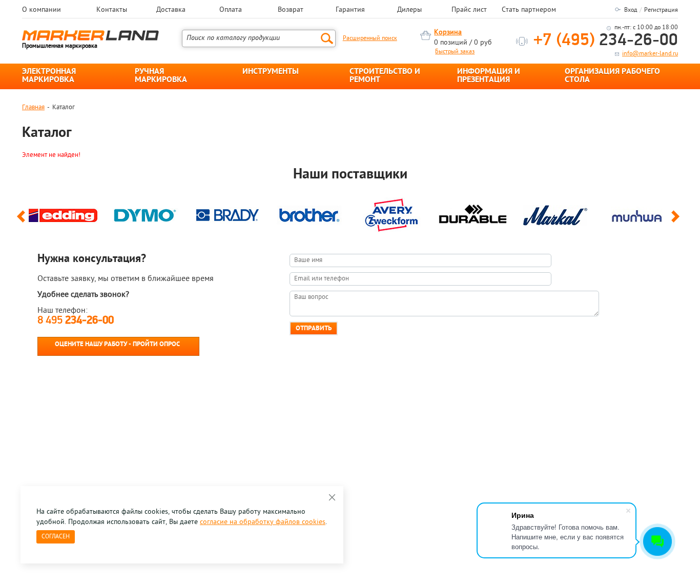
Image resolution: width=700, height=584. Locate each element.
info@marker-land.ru (650, 54)
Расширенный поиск (370, 38)
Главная (33, 107)
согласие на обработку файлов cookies (262, 522)
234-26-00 (605, 41)
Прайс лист (469, 10)
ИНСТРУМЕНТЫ (270, 72)
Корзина (448, 32)
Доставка (171, 10)
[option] (63, 212)
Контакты (111, 10)
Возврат (290, 10)
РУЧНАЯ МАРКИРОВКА (161, 76)
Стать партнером (529, 10)
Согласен (56, 537)
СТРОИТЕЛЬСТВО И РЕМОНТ (384, 76)
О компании (41, 10)
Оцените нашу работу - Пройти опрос (117, 344)
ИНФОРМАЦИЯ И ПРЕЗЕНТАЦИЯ (488, 76)
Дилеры (409, 10)
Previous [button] (23, 221)
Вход (630, 10)
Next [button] (677, 221)
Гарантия (350, 10)
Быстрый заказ (455, 51)
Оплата (230, 10)
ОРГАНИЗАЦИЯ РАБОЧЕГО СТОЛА (612, 76)
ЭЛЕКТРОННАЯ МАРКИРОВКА (49, 76)
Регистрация (661, 10)
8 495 (75, 321)
